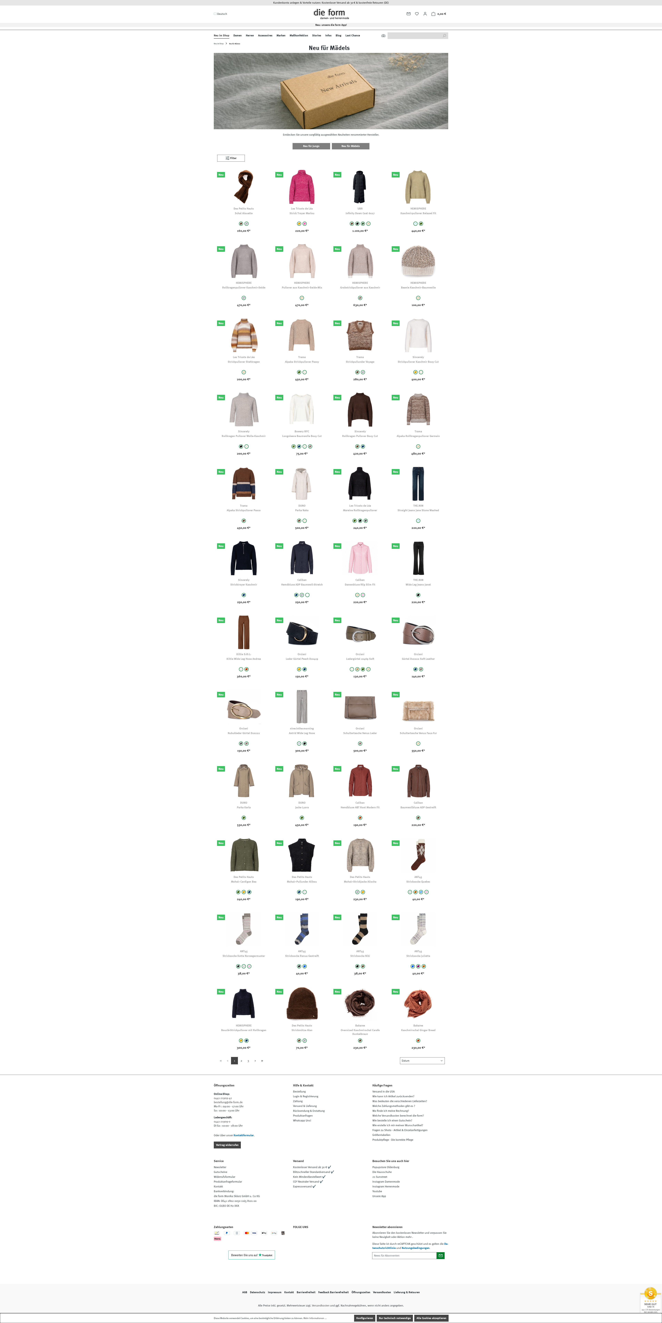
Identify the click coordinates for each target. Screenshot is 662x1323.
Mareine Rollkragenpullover (360, 510)
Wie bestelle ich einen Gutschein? (392, 1120)
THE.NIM (418, 505)
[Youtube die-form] (334, 1236)
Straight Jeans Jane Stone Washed (418, 510)
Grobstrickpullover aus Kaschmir (360, 287)
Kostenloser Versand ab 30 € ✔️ (312, 1167)
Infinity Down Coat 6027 (360, 213)
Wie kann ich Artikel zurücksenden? (393, 1096)
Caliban (302, 580)
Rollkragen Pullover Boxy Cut (360, 436)
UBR (360, 208)
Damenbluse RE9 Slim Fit (360, 584)
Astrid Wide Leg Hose (302, 733)
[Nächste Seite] (255, 1060)
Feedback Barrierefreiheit (333, 1292)
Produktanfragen (303, 1115)
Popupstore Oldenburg (385, 1167)
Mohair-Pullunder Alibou (302, 881)
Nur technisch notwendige (395, 1318)
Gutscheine (220, 1172)
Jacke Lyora (302, 807)
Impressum (275, 1292)
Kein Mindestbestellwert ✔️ (309, 1176)
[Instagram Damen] (325, 1236)
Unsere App (379, 1196)
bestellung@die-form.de (228, 1102)
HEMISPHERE (418, 208)
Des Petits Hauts (244, 208)
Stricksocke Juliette (418, 956)
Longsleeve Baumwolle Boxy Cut (302, 436)
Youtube (377, 1191)
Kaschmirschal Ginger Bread (418, 1030)
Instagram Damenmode (386, 1181)
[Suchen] (383, 35)
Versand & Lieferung (305, 1106)
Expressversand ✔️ (304, 1186)
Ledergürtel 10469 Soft (360, 658)
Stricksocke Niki (360, 956)
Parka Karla (244, 807)
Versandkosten (382, 1292)
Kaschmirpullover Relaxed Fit (418, 213)
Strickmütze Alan (302, 1030)
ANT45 (418, 877)
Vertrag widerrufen (227, 1145)
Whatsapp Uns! (302, 1120)
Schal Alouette (244, 213)
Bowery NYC (302, 431)
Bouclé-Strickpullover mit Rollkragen (243, 1030)
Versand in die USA (383, 1091)
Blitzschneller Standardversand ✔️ (313, 1172)
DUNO (301, 505)
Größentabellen (381, 1135)
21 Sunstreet (379, 1176)
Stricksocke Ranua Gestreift (302, 956)
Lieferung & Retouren (407, 1292)
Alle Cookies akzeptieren (431, 1318)
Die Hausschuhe (382, 1172)
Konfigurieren (364, 1318)
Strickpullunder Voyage (360, 361)
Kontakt (218, 1186)
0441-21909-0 (222, 1121)
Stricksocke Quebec (418, 881)
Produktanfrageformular (228, 1181)
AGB (244, 1292)
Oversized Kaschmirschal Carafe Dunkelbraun (360, 1032)
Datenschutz (257, 1292)
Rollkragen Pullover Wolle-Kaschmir (244, 436)
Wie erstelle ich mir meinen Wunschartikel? (397, 1125)
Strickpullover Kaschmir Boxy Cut (418, 361)
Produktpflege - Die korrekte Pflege (392, 1139)
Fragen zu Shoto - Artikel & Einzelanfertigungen (400, 1130)
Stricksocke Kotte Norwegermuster (244, 956)
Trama (302, 357)
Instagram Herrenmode (385, 1186)
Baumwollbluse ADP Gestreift (418, 807)
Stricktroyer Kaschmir (243, 584)
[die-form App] (344, 1236)
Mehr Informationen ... (315, 1318)
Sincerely (418, 357)
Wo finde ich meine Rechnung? (390, 1110)
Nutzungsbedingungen (415, 1248)
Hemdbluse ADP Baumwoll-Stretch (302, 584)
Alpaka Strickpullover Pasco (244, 510)
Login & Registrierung (305, 1096)
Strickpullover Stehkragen (244, 361)
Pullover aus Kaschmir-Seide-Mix (302, 287)
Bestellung (299, 1091)
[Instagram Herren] (316, 1236)
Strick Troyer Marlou (301, 213)
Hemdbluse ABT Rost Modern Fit (360, 807)
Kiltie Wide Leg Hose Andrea (244, 658)
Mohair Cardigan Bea (243, 881)
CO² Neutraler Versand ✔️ (308, 1181)
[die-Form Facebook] (297, 1236)
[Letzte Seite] (262, 1060)
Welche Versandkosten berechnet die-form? (398, 1115)
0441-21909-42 (223, 1098)
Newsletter (220, 1167)
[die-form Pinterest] (306, 1236)
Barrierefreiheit (306, 1292)
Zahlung (298, 1101)
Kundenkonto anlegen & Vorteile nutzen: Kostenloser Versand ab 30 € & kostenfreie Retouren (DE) (331, 2)
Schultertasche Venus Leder (360, 733)
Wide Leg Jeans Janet (418, 584)
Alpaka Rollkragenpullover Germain (418, 436)
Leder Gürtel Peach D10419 (302, 658)
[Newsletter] (408, 13)
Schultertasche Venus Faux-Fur (418, 733)
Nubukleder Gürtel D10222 (244, 733)
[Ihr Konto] (425, 13)
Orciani (302, 654)
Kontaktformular (244, 1135)
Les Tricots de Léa (302, 208)
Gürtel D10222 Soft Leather (418, 658)
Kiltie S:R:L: (243, 654)
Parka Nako (302, 510)
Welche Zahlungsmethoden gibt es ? (393, 1106)
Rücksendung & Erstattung (309, 1110)
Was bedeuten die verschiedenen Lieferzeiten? (399, 1101)
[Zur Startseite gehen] (331, 14)
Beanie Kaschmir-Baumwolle (418, 287)
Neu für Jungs (311, 146)
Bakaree (360, 1025)
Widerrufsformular (224, 1176)
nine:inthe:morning (302, 728)
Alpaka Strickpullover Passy (302, 361)
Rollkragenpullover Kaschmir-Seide (243, 287)
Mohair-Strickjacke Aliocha (360, 881)
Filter (233, 158)
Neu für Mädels (351, 146)
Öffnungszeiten (361, 1292)
